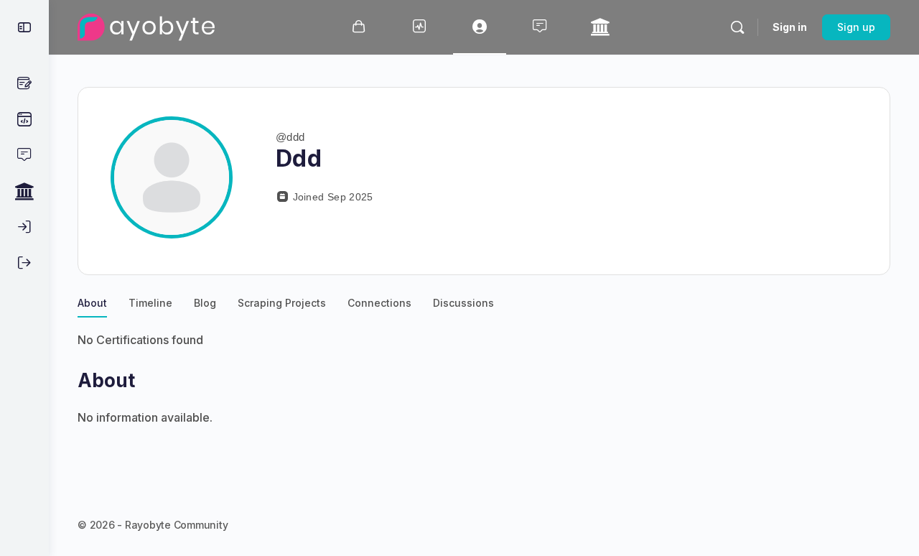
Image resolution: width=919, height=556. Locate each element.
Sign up (856, 27)
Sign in (790, 27)
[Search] (737, 27)
